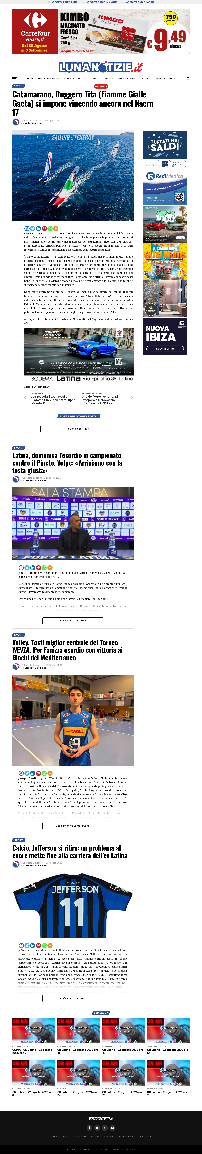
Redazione (145, 1136)
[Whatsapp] (50, 228)
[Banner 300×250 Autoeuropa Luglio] (165, 224)
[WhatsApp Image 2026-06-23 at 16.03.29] (165, 149)
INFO (172, 78)
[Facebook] (27, 228)
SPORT (97, 78)
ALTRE (145, 78)
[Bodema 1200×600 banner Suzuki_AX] (79, 382)
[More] (55, 228)
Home (30, 78)
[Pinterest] (44, 228)
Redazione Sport (33, 123)
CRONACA (68, 78)
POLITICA (83, 78)
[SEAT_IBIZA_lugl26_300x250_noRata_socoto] (165, 336)
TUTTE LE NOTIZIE (48, 78)
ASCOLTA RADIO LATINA (140, 2)
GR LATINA (101, 86)
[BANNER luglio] (165, 261)
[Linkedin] (38, 228)
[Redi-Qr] (165, 186)
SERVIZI (109, 78)
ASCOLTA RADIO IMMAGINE (102, 2)
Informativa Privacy (103, 1136)
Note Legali (126, 1136)
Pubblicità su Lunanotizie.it (68, 1136)
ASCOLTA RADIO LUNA (64, 2)
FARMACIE (159, 78)
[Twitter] (32, 228)
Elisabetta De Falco (35, 480)
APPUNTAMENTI (128, 78)
